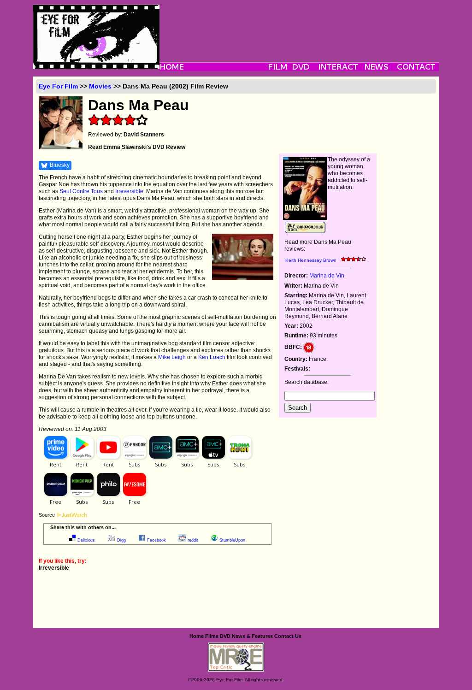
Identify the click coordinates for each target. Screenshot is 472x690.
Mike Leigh (172, 357)
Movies (100, 86)
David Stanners (144, 134)
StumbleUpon (232, 540)
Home (196, 636)
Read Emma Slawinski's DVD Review (136, 147)
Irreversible (129, 191)
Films (211, 636)
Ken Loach (211, 357)
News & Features (252, 636)
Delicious (86, 540)
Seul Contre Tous (81, 191)
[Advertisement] (299, 25)
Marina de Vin (326, 275)
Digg (121, 540)
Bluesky (60, 165)
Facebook (156, 540)
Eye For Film (58, 86)
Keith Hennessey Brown (310, 260)
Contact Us (287, 636)
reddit (193, 540)
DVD (225, 636)
